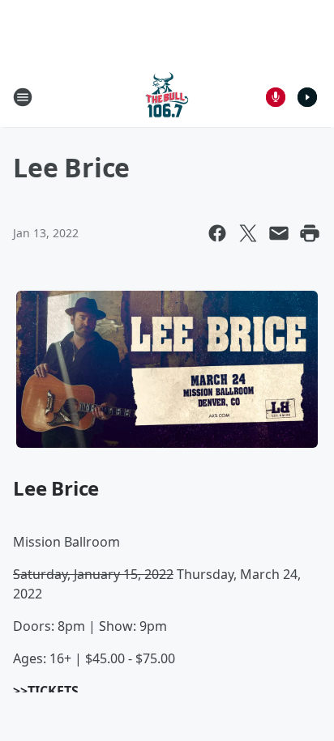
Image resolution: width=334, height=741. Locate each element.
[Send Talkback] (275, 97)
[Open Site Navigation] (22, 97)
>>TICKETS (46, 691)
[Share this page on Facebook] (217, 233)
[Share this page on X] (248, 233)
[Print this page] (309, 233)
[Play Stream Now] (307, 97)
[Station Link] (167, 96)
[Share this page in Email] (279, 233)
